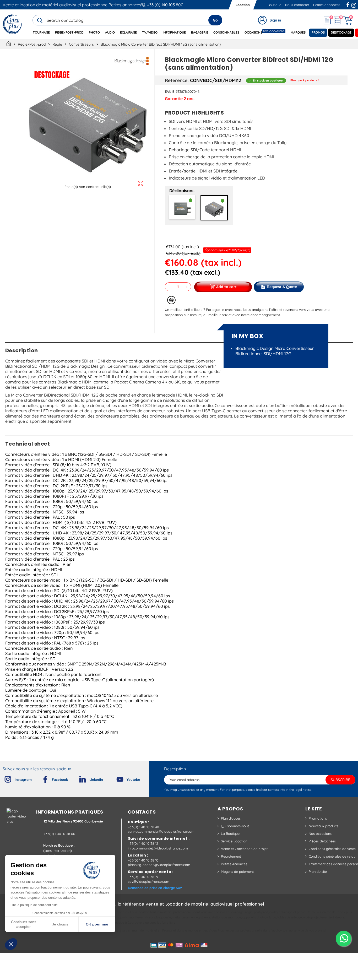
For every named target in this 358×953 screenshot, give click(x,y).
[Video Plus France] (12, 24)
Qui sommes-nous (235, 826)
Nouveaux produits (323, 826)
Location (243, 5)
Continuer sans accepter (23, 924)
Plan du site (318, 871)
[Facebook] (41, 778)
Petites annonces (125, 4)
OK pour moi (97, 924)
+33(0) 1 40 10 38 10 (143, 860)
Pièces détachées (322, 841)
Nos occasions (320, 833)
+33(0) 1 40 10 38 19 (143, 877)
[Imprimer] (171, 300)
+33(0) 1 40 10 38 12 (143, 843)
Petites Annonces (234, 864)
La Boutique (230, 833)
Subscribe (340, 779)
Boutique (274, 5)
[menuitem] (41, 33)
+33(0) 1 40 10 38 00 (59, 834)
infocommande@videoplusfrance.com (158, 848)
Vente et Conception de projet (244, 849)
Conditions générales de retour (333, 856)
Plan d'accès (231, 818)
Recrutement (231, 856)
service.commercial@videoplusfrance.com (161, 831)
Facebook (348, 4)
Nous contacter (297, 5)
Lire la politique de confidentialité (34, 905)
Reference (176, 80)
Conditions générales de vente (332, 849)
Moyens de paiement (237, 871)
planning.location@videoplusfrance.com (159, 865)
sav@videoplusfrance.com (148, 881)
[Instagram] (4, 778)
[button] (11, 944)
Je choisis (60, 924)
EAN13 (170, 91)
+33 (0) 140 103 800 (165, 4)
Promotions (318, 818)
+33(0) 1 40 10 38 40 (143, 827)
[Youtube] (116, 778)
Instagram (354, 4)
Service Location (234, 841)
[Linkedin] (78, 778)
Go (215, 20)
